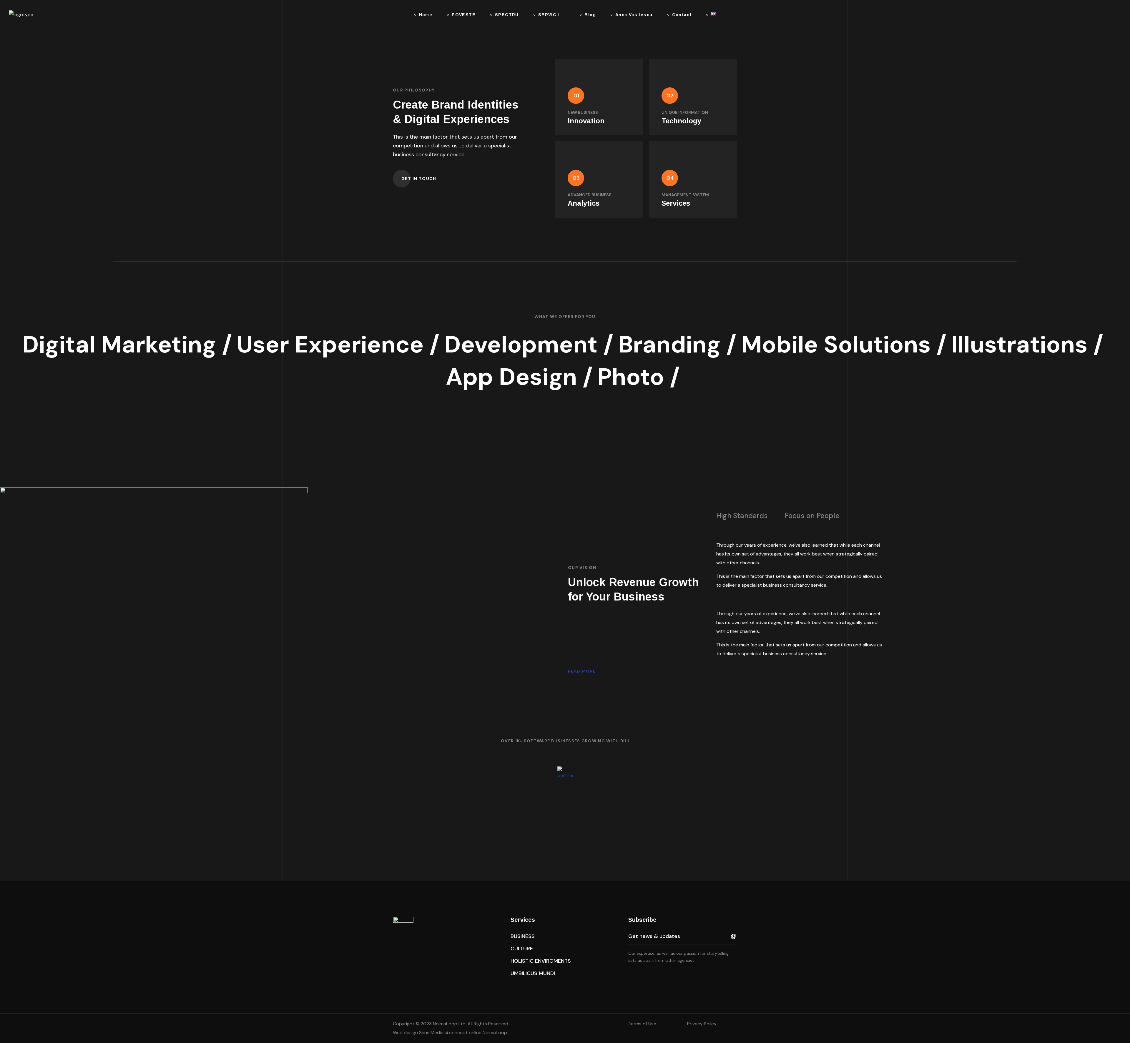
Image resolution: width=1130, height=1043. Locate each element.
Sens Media (430, 1032)
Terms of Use (642, 1024)
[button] (1096, 14)
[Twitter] (630, 976)
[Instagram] (667, 976)
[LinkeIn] (655, 976)
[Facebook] (643, 976)
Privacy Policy (702, 1024)
